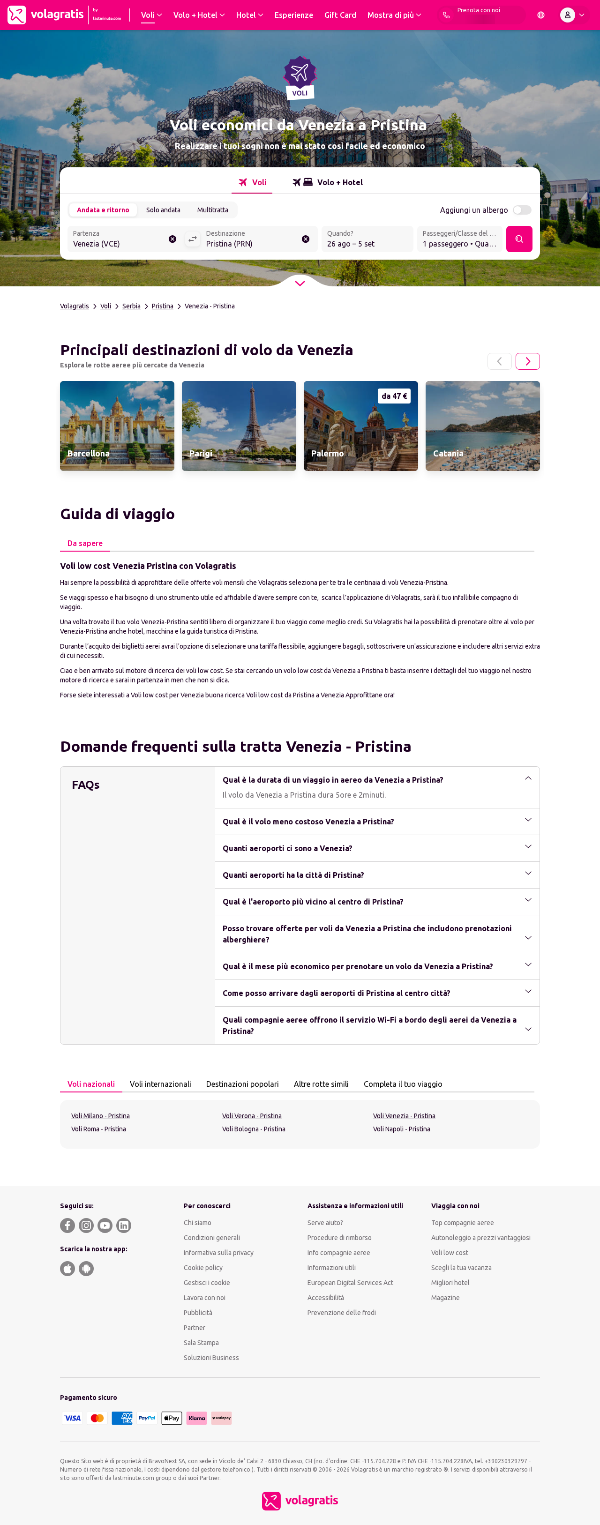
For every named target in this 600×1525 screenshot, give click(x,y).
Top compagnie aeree (462, 1222)
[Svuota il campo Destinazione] (305, 239)
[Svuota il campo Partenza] (172, 239)
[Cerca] (519, 239)
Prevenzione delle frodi (342, 1312)
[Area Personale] (574, 15)
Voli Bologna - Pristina (253, 1129)
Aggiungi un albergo (474, 210)
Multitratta (212, 210)
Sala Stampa (201, 1342)
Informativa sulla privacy (219, 1252)
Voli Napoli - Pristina (401, 1129)
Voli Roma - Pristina (98, 1129)
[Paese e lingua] (541, 15)
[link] (117, 426)
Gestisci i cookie (207, 1282)
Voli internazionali (160, 1084)
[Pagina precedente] (500, 361)
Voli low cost (449, 1252)
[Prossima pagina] (528, 361)
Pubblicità (198, 1312)
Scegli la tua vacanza (461, 1267)
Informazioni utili (332, 1267)
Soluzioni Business (211, 1357)
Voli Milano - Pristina (100, 1116)
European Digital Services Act (350, 1282)
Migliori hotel (450, 1282)
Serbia (131, 306)
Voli (105, 306)
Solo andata (163, 210)
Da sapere (85, 543)
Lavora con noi (204, 1297)
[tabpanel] (300, 629)
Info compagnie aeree (339, 1252)
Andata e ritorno (103, 210)
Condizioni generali (212, 1237)
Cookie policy (203, 1267)
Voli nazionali (91, 1084)
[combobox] (126, 240)
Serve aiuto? (325, 1222)
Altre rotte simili (321, 1084)
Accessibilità (326, 1297)
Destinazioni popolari (242, 1084)
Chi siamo (197, 1222)
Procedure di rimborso (340, 1237)
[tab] (252, 182)
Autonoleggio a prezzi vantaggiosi (481, 1237)
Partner (194, 1327)
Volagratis (74, 306)
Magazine (445, 1297)
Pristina (162, 306)
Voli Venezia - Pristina (404, 1116)
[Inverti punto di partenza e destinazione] (192, 239)
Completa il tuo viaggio (403, 1084)
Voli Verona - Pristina (252, 1116)
